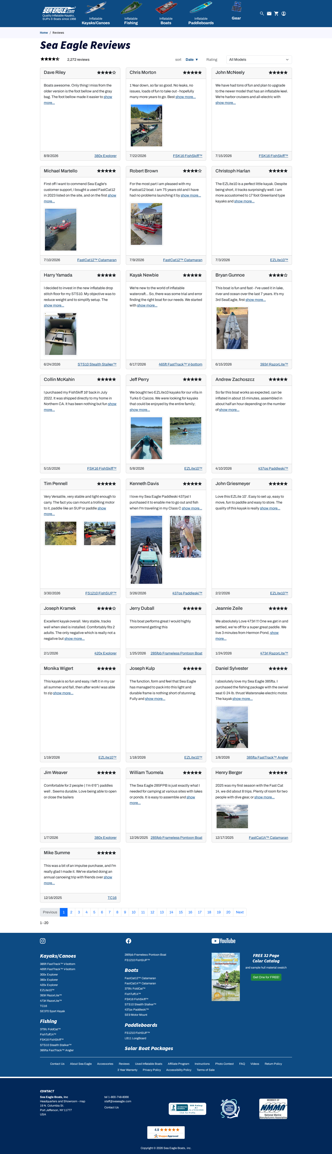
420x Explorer (105, 653)
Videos (254, 1063)
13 (162, 912)
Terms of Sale (206, 1070)
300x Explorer (49, 974)
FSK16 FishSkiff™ (187, 156)
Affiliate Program (178, 1063)
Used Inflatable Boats (148, 1063)
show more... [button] (185, 97)
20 (228, 912)
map (82, 1101)
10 (134, 912)
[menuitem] (95, 13)
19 (219, 912)
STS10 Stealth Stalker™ (97, 364)
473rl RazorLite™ (274, 653)
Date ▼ (192, 59)
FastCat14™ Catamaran (268, 838)
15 (181, 912)
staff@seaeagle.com (117, 1101)
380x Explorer (105, 156)
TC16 (112, 898)
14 (171, 912)
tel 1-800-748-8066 (116, 1097)
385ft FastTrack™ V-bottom (57, 964)
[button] (95, 13)
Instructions (202, 1063)
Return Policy (273, 1063)
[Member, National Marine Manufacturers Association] (273, 1109)
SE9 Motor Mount (136, 1014)
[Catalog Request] (226, 976)
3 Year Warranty (127, 1070)
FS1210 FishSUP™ (101, 593)
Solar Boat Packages (149, 1048)
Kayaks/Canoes (58, 955)
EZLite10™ (279, 260)
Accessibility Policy (178, 1070)
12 (152, 912)
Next (240, 912)
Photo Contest (224, 1063)
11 (143, 912)
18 (209, 912)
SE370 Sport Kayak (52, 1011)
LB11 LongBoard (135, 1038)
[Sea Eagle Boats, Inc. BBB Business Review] (187, 1108)
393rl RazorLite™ (274, 364)
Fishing (48, 1021)
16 (190, 912)
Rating (211, 59)
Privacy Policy (152, 1070)
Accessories (105, 1063)
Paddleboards (141, 1024)
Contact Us (57, 1063)
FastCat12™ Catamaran (97, 260)
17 (200, 912)
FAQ (242, 1063)
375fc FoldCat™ (50, 1029)
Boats (131, 969)
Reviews (124, 1063)
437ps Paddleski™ (273, 468)
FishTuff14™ (48, 1034)
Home (44, 32)
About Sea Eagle (81, 1063)
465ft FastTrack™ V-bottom (180, 364)
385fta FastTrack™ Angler (267, 757)
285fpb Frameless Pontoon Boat (176, 653)
